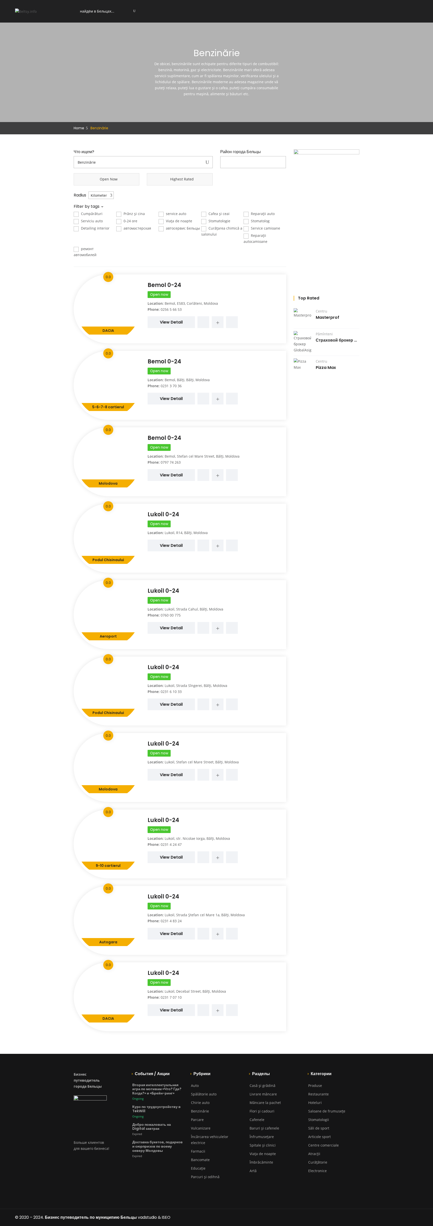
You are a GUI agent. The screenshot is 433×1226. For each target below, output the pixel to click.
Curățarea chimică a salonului (221, 231)
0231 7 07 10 (171, 997)
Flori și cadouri (262, 1111)
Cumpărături (91, 213)
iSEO (166, 1217)
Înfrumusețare (262, 1136)
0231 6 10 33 (171, 691)
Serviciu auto (91, 221)
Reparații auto (262, 213)
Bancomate (200, 1159)
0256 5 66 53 (171, 309)
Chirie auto (200, 1102)
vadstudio (147, 1217)
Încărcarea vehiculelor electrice (209, 1139)
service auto (175, 213)
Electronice (317, 1170)
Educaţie (198, 1168)
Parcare (197, 1119)
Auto (195, 1085)
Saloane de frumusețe (326, 1111)
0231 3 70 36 (171, 385)
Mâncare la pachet (265, 1102)
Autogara (108, 942)
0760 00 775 (171, 615)
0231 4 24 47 (171, 844)
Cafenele (257, 1119)
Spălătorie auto (203, 1094)
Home (79, 128)
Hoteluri (315, 1102)
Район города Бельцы (240, 151)
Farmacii (198, 1151)
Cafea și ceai (218, 213)
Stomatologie (218, 221)
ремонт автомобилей (85, 251)
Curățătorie (317, 1162)
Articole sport (319, 1136)
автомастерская (137, 228)
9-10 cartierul (108, 865)
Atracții (314, 1153)
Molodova (108, 483)
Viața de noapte (178, 221)
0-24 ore (130, 221)
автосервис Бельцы (182, 228)
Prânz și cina (134, 213)
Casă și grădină (262, 1085)
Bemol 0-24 (164, 285)
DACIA (108, 330)
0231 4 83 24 (171, 920)
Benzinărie (200, 1111)
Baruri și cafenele (264, 1128)
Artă (253, 1170)
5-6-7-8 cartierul (108, 407)
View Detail (171, 322)
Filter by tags (87, 206)
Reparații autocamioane (255, 238)
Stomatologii (318, 1119)
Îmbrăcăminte (261, 1162)
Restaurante (318, 1094)
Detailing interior (95, 228)
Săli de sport (318, 1128)
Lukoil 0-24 (163, 514)
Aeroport (108, 636)
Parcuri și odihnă (205, 1176)
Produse (315, 1085)
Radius (80, 195)
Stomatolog (260, 221)
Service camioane (265, 228)
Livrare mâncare (263, 1094)
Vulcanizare (200, 1128)
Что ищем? (84, 151)
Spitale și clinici (263, 1145)
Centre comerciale (323, 1145)
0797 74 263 (171, 462)
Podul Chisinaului (108, 559)
